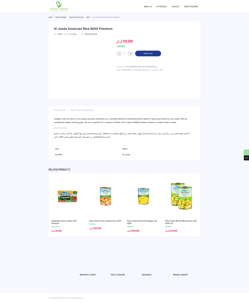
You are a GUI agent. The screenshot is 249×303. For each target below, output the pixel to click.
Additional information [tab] (82, 110)
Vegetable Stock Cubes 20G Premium (64, 222)
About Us (148, 6)
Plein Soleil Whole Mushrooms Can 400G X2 (181, 222)
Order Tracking (191, 6)
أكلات (161, 70)
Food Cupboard (60, 17)
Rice (88, 17)
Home (50, 17)
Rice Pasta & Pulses (76, 17)
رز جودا (149, 70)
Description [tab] (60, 110)
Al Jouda (124, 70)
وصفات (134, 70)
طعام (144, 70)
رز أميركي (155, 70)
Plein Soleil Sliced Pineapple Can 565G (142, 222)
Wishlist (175, 6)
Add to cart (148, 53)
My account (162, 6)
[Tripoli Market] (59, 6)
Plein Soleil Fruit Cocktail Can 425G (105, 221)
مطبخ (139, 70)
